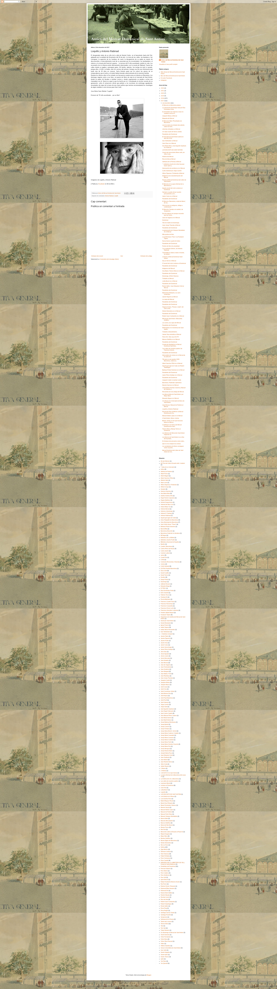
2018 (162, 98)
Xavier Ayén (164, 954)
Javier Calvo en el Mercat (169, 196)
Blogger (149, 975)
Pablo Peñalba (165, 856)
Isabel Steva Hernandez (168, 629)
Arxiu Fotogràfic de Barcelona (169, 520)
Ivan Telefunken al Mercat (169, 141)
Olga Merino (164, 849)
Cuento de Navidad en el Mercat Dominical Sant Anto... (171, 345)
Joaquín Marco (165, 684)
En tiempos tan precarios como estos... (173, 441)
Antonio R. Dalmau (166, 513)
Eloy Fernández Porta (167, 590)
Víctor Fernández (166, 937)
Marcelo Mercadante (167, 821)
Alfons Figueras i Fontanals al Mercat (173, 173)
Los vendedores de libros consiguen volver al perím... (173, 446)
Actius (162, 469)
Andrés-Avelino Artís (167, 496)
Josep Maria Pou (166, 746)
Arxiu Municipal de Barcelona (169, 522)
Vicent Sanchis (165, 934)
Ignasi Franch (165, 625)
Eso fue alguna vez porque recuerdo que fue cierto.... (173, 214)
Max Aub (163, 829)
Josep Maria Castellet (167, 740)
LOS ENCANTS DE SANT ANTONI (172, 150)
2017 (162, 101)
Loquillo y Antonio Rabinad (170, 409)
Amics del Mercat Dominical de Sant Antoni (172, 61)
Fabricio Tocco (165, 595)
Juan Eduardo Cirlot (166, 755)
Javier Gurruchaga (166, 647)
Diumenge (164, 581)
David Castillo (165, 573)
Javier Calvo (164, 645)
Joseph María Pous (166, 753)
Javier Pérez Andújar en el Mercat (172, 375)
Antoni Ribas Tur (166, 507)
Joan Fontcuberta (166, 667)
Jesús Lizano (164, 656)
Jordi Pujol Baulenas (167, 698)
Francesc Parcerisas (167, 604)
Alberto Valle (164, 480)
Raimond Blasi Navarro (167, 888)
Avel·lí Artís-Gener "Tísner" (168, 524)
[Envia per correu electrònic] (125, 193)
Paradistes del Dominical (169, 134)
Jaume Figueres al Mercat (170, 297)
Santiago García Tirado (167, 912)
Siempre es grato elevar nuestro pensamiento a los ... (171, 192)
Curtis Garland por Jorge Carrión (172, 170)
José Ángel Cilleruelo (167, 711)
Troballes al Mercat (168, 278)
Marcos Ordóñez (165, 823)
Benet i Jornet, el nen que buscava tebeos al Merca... (172, 421)
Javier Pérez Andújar (167, 649)
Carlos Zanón (165, 551)
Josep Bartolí (164, 724)
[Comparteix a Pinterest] (133, 193)
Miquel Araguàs (165, 834)
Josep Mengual (165, 748)
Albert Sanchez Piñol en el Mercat (172, 363)
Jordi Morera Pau (166, 693)
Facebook (101, 184)
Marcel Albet (164, 818)
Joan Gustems (165, 669)
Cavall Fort (164, 557)
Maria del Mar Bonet (167, 825)
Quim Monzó (164, 879)
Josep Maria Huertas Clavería (169, 744)
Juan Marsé (164, 759)
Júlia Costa (164, 764)
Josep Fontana (165, 729)
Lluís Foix (163, 787)
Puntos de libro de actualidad (171, 246)
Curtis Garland (165, 566)
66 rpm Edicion (165, 461)
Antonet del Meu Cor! (167, 504)
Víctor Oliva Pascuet (166, 941)
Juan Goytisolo (165, 757)
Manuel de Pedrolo (166, 812)
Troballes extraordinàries (169, 332)
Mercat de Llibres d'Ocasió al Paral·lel (172, 832)
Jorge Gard (164, 706)
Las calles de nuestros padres (169, 781)
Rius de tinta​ (164, 899)
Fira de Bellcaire (165, 599)
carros (162, 555)
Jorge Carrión (165, 704)
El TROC (163, 588)
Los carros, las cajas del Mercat (171, 323)
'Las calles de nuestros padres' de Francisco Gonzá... (172, 349)
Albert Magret (165, 476)
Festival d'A (164, 597)
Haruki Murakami (166, 623)
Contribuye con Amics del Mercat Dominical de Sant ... (172, 425)
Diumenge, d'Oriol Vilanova (170, 276)
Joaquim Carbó (165, 680)
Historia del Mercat (167, 156)
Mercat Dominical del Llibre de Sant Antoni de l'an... (172, 451)
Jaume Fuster (165, 640)
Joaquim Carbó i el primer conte (171, 380)
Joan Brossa (164, 662)
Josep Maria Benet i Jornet (168, 731)
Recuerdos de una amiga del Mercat (173, 391)
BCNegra (163, 535)
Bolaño (163, 544)
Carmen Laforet (165, 553)
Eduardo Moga (165, 586)
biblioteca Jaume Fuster (168, 540)
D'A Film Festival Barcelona (169, 568)
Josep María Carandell (167, 735)
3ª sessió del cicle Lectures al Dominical (174, 263)
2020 (162, 93)
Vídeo (162, 943)
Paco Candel (164, 860)
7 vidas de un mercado (167, 467)
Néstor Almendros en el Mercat (171, 311)
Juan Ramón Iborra (166, 762)
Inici (122, 256)
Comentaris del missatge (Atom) (109, 259)
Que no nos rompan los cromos (171, 443)
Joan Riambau (165, 676)
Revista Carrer (165, 897)
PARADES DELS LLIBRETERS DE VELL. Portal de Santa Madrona (173, 863)
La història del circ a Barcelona (170, 779)
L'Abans (163, 768)
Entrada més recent (97, 256)
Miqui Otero (164, 836)
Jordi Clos (164, 689)
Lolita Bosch (164, 790)
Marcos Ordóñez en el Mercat (171, 339)
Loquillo (116, 195)
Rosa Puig (164, 908)
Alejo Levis (164, 482)
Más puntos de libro (168, 234)
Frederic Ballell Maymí (167, 612)
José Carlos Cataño (166, 713)
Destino (163, 577)
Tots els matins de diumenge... (171, 222)
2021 (162, 90)
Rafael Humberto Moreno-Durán (170, 882)
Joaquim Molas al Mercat (169, 116)
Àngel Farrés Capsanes (168, 498)
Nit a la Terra (164, 845)
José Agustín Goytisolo (167, 709)
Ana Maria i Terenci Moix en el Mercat (173, 271)
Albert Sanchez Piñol (167, 478)
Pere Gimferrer (165, 875)
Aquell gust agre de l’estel (168, 518)
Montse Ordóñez (165, 838)
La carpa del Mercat (168, 299)
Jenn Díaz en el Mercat (169, 143)
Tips (162, 926)
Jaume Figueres (165, 638)
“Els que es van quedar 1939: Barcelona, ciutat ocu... (171, 360)
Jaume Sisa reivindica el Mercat (171, 334)
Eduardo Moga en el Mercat (170, 398)
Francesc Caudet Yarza (167, 601)
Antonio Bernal (165, 509)
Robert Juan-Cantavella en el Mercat (173, 316)
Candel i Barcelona (166, 546)
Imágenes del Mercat (168, 268)
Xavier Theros (165, 957)
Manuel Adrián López (167, 809)
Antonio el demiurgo (167, 511)
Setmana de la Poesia (167, 919)
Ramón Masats (165, 895)
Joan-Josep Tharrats (167, 678)
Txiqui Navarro (165, 930)
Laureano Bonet (165, 783)
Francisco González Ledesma (169, 610)
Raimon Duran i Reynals (168, 886)
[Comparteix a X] (129, 193)
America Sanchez (166, 491)
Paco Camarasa (165, 858)
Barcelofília (164, 529)
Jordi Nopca (164, 695)
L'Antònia (163, 770)
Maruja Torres (165, 827)
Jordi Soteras (164, 702)
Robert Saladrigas (166, 904)
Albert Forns (164, 473)
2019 (162, 96)
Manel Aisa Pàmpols (167, 803)
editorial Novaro (165, 584)
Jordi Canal (164, 687)
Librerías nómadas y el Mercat (171, 129)
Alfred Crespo (165, 487)
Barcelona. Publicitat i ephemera (171, 382)
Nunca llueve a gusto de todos (171, 241)
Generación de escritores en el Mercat (173, 168)
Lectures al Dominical (167, 785)
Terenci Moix (164, 923)
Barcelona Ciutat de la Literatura (170, 533)
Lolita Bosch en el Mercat (169, 281)
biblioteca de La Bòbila (167, 537)
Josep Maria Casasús (167, 737)
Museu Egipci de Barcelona (169, 840)
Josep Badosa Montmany (168, 722)
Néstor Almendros (166, 843)
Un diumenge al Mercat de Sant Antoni (172, 932)
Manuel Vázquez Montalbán (169, 816)
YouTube (163, 961)
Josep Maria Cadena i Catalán (170, 733)
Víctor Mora (164, 939)
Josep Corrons (165, 726)
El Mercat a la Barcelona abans (171, 105)
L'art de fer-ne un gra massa (169, 773)
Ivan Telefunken (165, 632)
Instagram (164, 80)
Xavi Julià (163, 950)
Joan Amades (165, 660)
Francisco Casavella (167, 606)
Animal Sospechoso (166, 502)
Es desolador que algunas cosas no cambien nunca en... (172, 112)
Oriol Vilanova (165, 854)
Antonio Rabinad (109, 195)
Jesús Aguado (165, 654)
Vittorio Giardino (165, 946)
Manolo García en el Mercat (170, 385)
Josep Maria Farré (166, 742)
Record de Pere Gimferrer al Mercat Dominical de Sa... (172, 412)
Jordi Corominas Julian (167, 691)
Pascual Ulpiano (165, 868)
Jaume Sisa (164, 643)
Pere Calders (164, 873)
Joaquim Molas (165, 682)
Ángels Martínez (165, 500)
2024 (162, 88)
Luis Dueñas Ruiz (166, 798)
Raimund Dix (164, 890)
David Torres (164, 575)
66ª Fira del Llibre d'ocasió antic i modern (173, 463)
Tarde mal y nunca (166, 921)
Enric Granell (164, 592)
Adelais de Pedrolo (166, 471)
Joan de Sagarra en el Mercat (171, 217)
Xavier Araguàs (165, 952)
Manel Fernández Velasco (168, 805)
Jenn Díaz (164, 651)
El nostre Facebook (166, 78)
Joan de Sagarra (166, 665)
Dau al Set (164, 570)
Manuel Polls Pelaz (166, 814)
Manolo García (165, 807)
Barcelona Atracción (166, 531)
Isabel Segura (165, 627)
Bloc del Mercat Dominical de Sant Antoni (173, 76)
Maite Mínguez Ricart (167, 801)
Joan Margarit (165, 671)
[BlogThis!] (127, 193)
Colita (162, 559)
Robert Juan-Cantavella (168, 901)
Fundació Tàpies (166, 615)
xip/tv (162, 959)
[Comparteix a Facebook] (131, 193)
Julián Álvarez (165, 766)
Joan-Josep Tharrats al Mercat (171, 225)
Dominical (165, 220)
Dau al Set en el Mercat (169, 261)
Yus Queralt (164, 963)
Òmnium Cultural (166, 851)
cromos (163, 564)
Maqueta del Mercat (168, 118)
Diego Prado (164, 579)
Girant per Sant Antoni (167, 620)
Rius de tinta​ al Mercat (168, 159)
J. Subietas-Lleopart (166, 634)
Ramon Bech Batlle (166, 893)
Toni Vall (163, 928)
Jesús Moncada (165, 658)
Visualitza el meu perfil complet (168, 64)
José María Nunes (166, 717)
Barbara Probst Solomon (168, 526)
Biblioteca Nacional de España (170, 542)
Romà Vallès (164, 906)
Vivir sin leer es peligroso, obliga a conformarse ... (172, 206)
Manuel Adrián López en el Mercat (172, 415)
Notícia (163, 847)
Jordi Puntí (164, 700)
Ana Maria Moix (165, 493)
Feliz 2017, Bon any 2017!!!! (170, 337)
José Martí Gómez (166, 720)
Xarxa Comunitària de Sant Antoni (171, 948)
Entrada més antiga (146, 256)
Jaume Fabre (164, 636)
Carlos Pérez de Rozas (167, 548)
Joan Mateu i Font (166, 673)
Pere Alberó (164, 871)
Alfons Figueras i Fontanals (169, 484)
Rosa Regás (164, 910)
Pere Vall (163, 877)
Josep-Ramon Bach (166, 751)
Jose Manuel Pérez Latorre (169, 715)
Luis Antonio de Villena (167, 796)
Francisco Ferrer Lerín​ (167, 608)
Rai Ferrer (164, 884)
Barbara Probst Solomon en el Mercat (173, 370)
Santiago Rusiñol (166, 915)
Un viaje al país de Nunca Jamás (172, 131)
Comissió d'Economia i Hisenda (170, 562)
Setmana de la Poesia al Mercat (171, 161)
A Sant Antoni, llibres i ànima (170, 418)
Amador (163, 489)
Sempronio (164, 917)
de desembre (167, 103)
